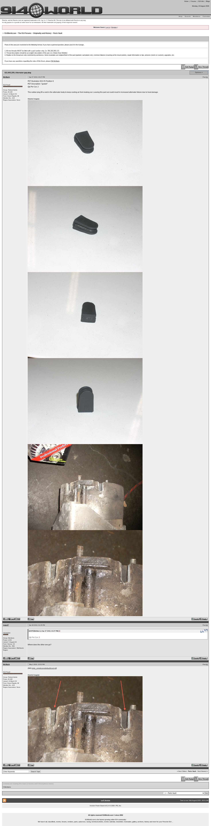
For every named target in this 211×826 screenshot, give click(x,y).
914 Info (201, 1)
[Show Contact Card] (11, 619)
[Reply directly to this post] (204, 619)
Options (198, 72)
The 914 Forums (24, 33)
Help (180, 16)
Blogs (208, 1)
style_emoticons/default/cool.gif (44, 668)
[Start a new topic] (201, 67)
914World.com (10, 33)
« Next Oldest (182, 771)
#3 (207, 664)
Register (114, 27)
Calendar (206, 16)
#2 (207, 625)
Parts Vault (57, 33)
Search (188, 16)
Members (196, 16)
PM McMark (55, 61)
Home (186, 1)
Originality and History (42, 33)
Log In (108, 27)
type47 (6, 625)
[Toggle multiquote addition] (195, 619)
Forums (193, 1)
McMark (6, 77)
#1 (207, 77)
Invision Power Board (97, 806)
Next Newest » (203, 771)
